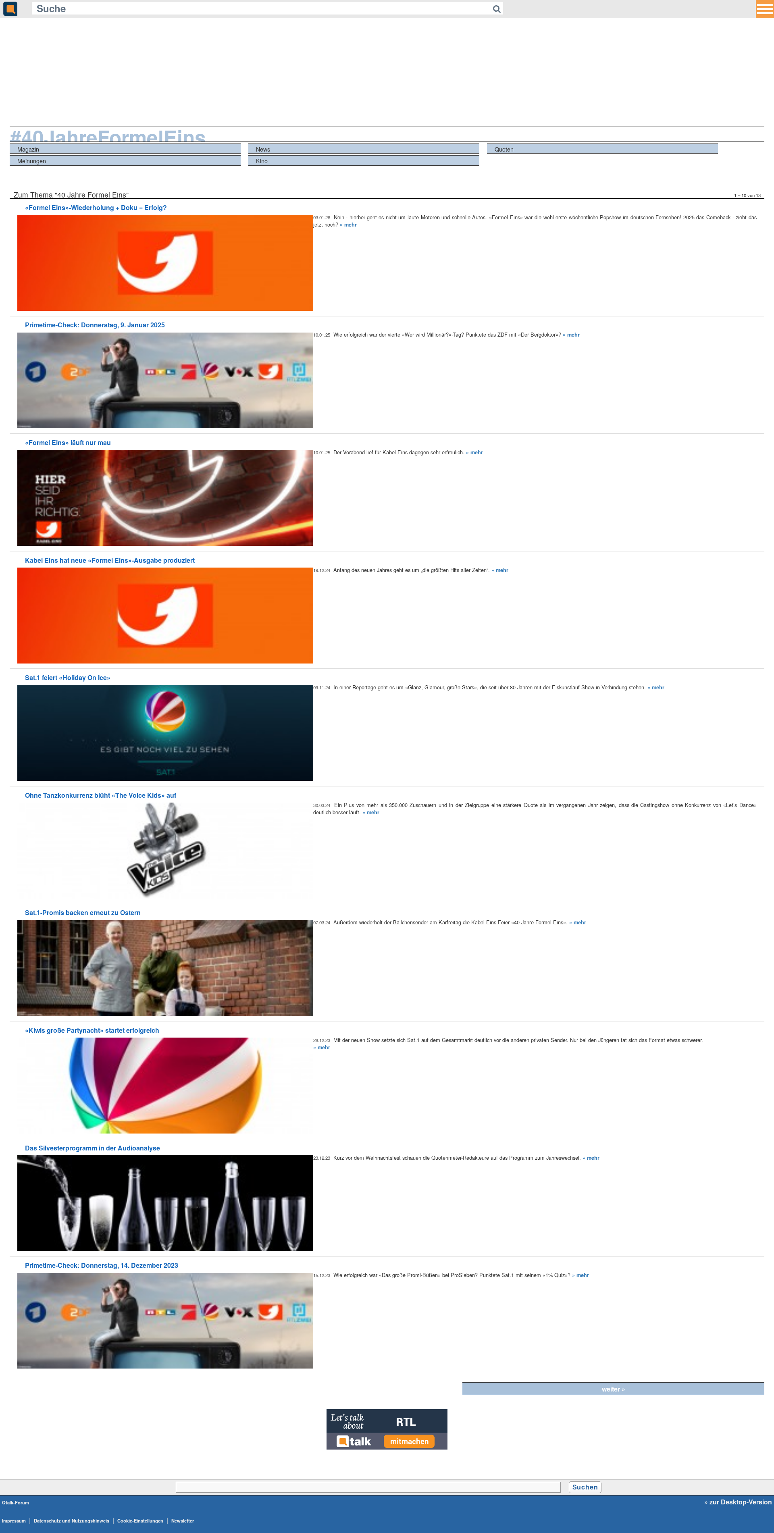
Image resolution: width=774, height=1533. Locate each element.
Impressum (14, 1520)
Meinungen (31, 160)
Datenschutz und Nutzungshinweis (71, 1520)
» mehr (348, 224)
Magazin (28, 149)
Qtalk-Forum (15, 1502)
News (263, 149)
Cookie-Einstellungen (140, 1520)
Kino (262, 160)
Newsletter (182, 1520)
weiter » (613, 1389)
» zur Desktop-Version (738, 1502)
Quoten (504, 149)
